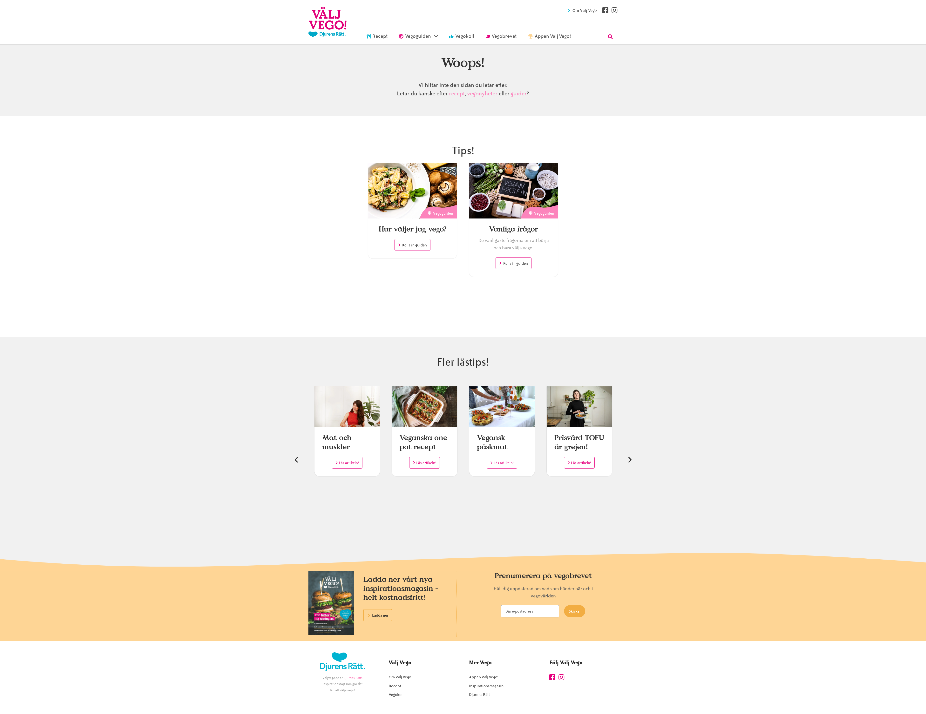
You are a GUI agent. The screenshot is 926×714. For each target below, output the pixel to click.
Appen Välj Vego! (483, 677)
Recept (395, 685)
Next (629, 460)
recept (456, 93)
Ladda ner (380, 615)
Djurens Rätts (352, 678)
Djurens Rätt (479, 694)
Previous (296, 460)
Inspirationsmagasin (486, 685)
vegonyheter (482, 93)
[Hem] (327, 22)
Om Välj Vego (584, 10)
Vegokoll (396, 694)
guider (519, 93)
